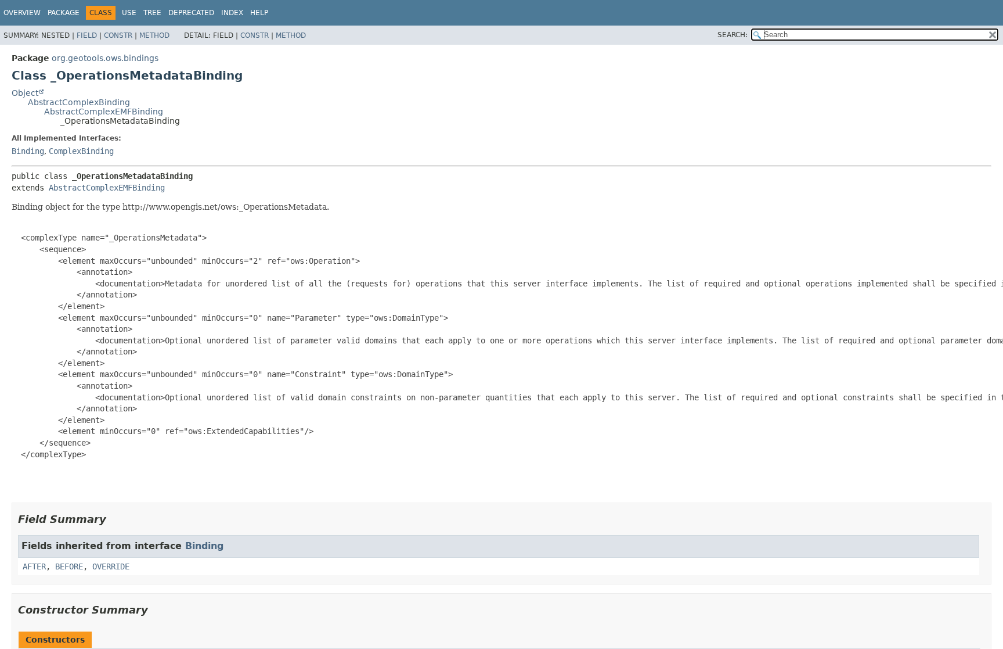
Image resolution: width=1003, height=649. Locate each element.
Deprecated (191, 13)
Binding (28, 151)
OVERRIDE (110, 566)
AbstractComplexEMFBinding (103, 111)
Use (129, 13)
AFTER (34, 566)
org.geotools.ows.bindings (105, 58)
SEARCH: (732, 35)
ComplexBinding (81, 151)
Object (25, 93)
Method (154, 35)
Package (64, 13)
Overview (22, 13)
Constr (118, 35)
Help (259, 13)
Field (87, 35)
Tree (152, 13)
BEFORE (69, 566)
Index (232, 13)
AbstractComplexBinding (79, 102)
